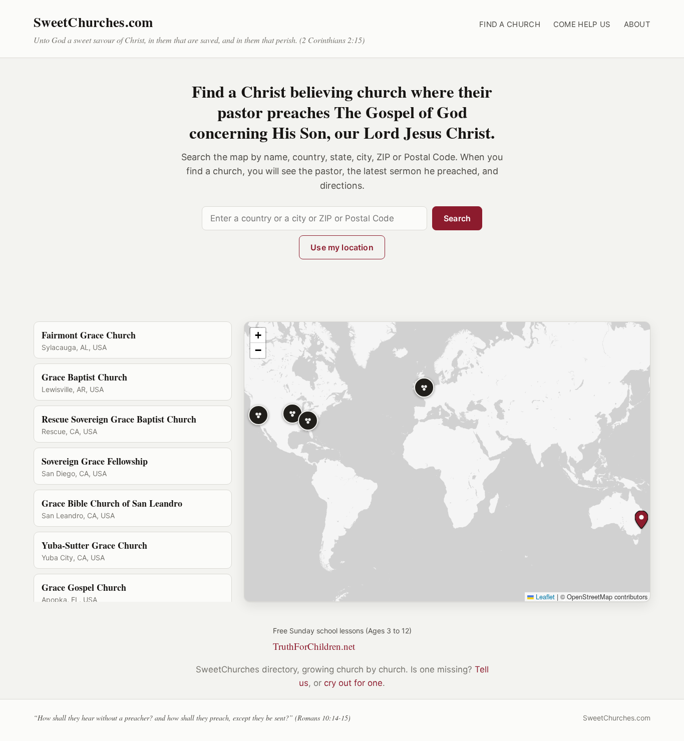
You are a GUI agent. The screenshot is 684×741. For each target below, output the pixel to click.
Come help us (582, 24)
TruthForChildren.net (314, 646)
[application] (447, 461)
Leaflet (544, 596)
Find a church (509, 24)
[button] (424, 388)
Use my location (341, 247)
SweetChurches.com (93, 22)
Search (457, 218)
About (637, 24)
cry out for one (353, 683)
